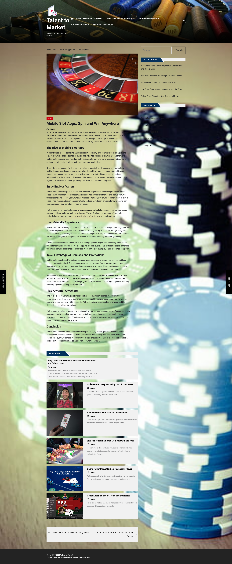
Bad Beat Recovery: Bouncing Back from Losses (110, 384)
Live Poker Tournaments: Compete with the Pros (110, 440)
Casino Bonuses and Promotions (120, 18)
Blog (78, 18)
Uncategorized (147, 145)
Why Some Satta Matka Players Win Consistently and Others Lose (161, 67)
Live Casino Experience (93, 18)
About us (97, 24)
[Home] (72, 18)
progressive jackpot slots (92, 210)
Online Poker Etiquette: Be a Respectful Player (109, 469)
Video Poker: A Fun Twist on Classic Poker (107, 412)
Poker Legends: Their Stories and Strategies (108, 495)
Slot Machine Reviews (80, 24)
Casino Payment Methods (149, 18)
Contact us (108, 24)
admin (52, 129)
